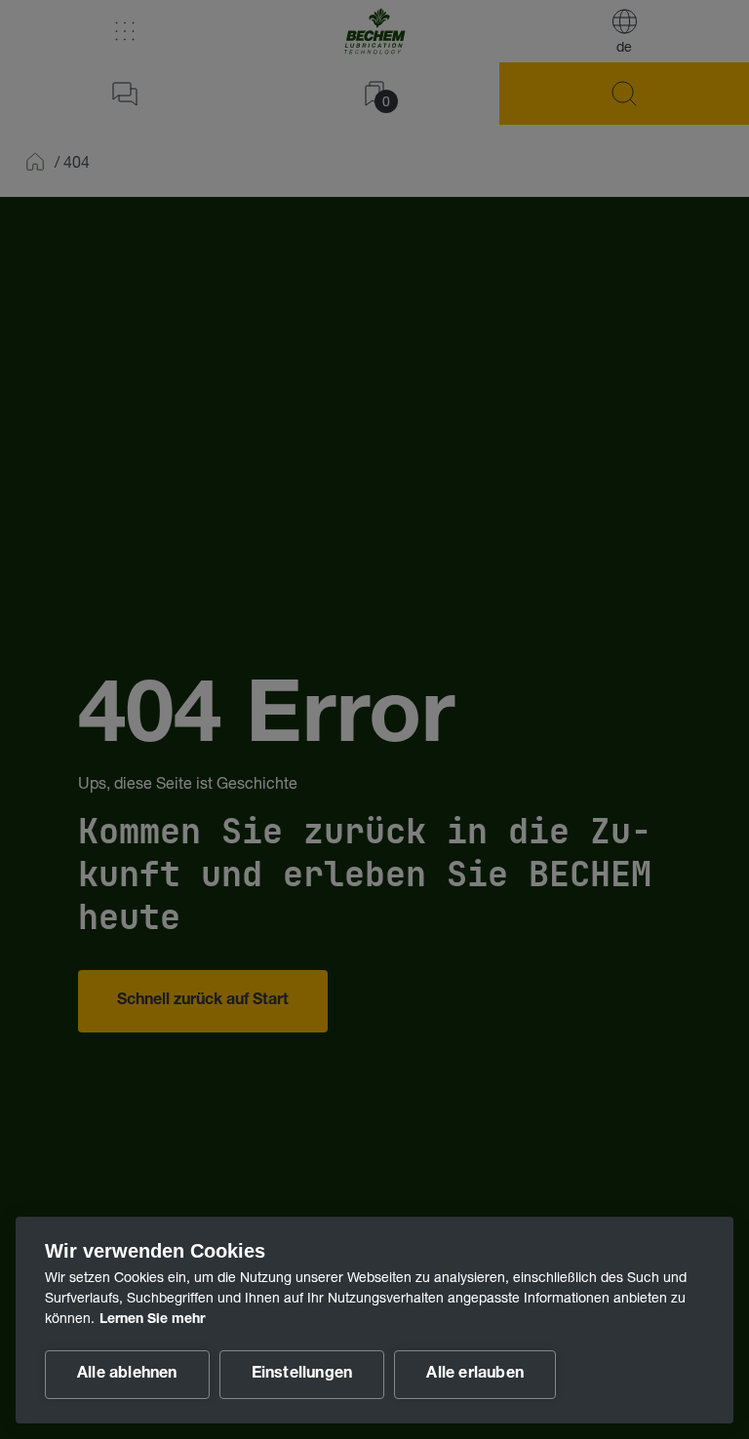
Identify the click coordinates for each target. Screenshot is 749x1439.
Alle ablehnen (127, 1374)
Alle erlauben (475, 1374)
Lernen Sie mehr (152, 1320)
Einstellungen (302, 1374)
